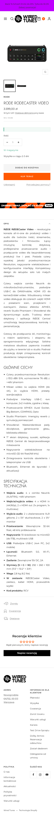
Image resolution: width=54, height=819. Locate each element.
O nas (7, 771)
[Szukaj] (12, 18)
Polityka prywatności (10, 793)
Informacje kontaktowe (10, 779)
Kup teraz (27, 176)
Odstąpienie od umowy (38, 756)
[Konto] (49, 19)
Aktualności (10, 786)
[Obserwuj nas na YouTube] (47, 774)
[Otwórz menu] (5, 18)
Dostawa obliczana (24, 113)
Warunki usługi (38, 719)
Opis (6, 223)
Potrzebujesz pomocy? (38, 184)
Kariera (33, 725)
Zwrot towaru (37, 714)
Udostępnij (9, 184)
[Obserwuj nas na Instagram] (40, 774)
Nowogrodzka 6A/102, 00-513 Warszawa (11, 699)
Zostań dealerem (39, 748)
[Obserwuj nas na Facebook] (33, 774)
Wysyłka (34, 703)
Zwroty (14, 603)
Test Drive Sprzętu (39, 730)
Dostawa (15, 618)
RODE (7, 97)
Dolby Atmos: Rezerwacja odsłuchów (37, 739)
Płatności (35, 697)
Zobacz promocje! (27, 7)
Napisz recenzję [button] (27, 653)
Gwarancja (15, 611)
